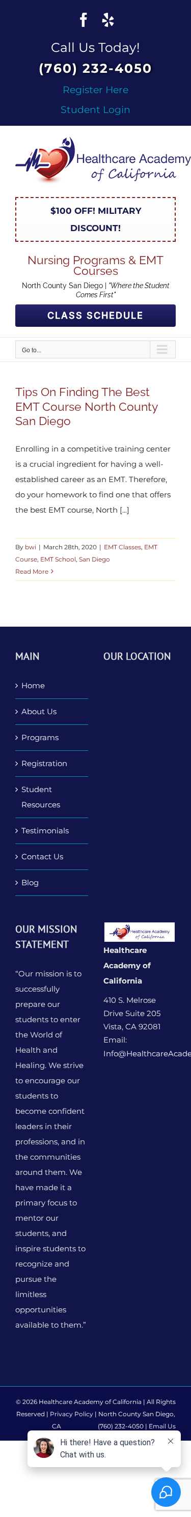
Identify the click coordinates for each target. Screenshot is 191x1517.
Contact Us (42, 856)
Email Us (162, 1426)
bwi (30, 547)
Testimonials (45, 830)
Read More (31, 571)
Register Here (95, 89)
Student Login (95, 109)
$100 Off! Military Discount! (95, 219)
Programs (40, 737)
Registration (44, 763)
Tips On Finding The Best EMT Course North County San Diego (86, 406)
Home (33, 685)
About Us (39, 711)
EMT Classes (122, 547)
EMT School (58, 559)
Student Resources (40, 796)
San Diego (94, 559)
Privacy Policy (71, 1414)
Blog (30, 882)
